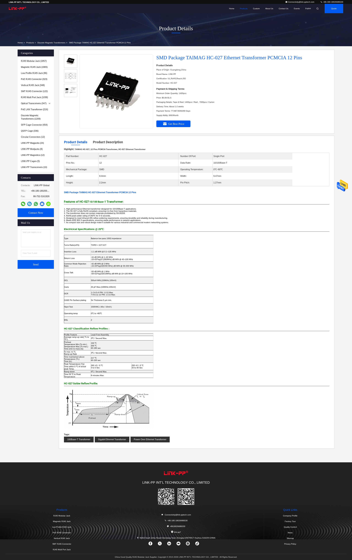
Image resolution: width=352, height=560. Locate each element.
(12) (33, 137)
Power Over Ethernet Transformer (150, 439)
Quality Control (290, 527)
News (290, 533)
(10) (34, 167)
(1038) (34, 97)
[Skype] (29, 204)
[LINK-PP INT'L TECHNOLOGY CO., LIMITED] (17, 8)
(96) (34, 73)
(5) (30, 161)
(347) (33, 103)
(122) (34, 91)
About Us (269, 8)
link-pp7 (177, 532)
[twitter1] (162, 544)
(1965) (34, 67)
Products (244, 8)
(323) (34, 79)
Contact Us (283, 8)
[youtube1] (180, 544)
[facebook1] (152, 544)
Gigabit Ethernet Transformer (112, 439)
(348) (33, 85)
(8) (32, 149)
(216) (34, 109)
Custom (256, 8)
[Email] (42, 204)
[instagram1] (190, 544)
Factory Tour (290, 521)
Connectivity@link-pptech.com (301, 2)
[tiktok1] (199, 544)
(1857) (34, 61)
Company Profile (290, 516)
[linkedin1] (171, 544)
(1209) (31, 117)
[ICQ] (48, 204)
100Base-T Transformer (78, 439)
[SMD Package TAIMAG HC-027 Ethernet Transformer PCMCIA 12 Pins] (116, 91)
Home (231, 8)
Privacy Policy (290, 544)
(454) (34, 125)
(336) (29, 131)
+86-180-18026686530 (333, 2)
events (297, 8)
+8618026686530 (177, 526)
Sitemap (290, 538)
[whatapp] (36, 204)
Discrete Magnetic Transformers (51, 43)
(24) (32, 143)
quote (334, 8)
